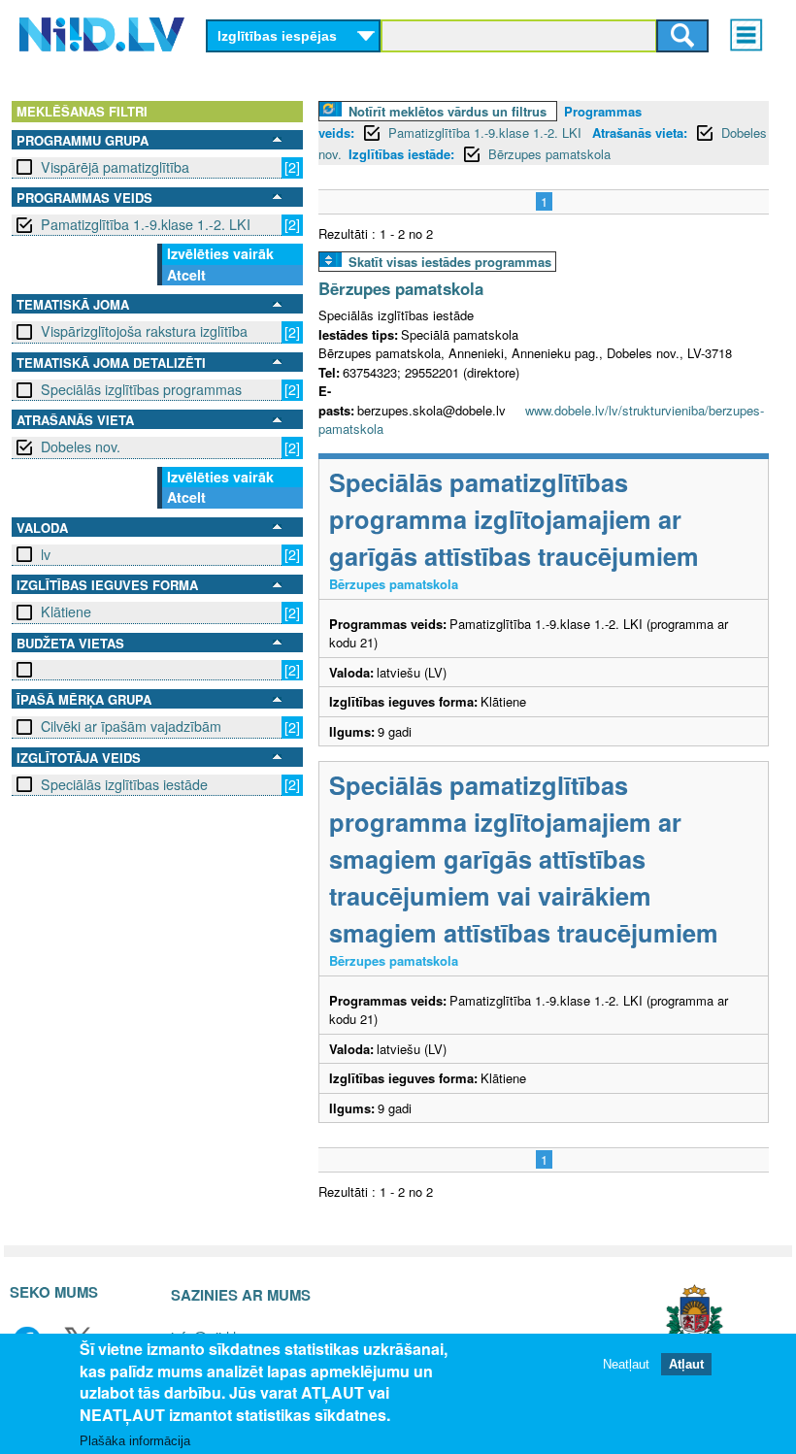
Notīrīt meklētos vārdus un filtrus (447, 111)
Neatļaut (626, 1364)
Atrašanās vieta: (639, 132)
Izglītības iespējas (277, 36)
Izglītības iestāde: (401, 154)
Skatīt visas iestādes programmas (449, 261)
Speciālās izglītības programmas (141, 389)
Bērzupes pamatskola (549, 154)
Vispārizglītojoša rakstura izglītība (144, 331)
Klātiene (66, 611)
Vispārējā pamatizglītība (115, 167)
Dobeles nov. (80, 446)
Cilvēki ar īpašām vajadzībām (131, 726)
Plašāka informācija (135, 1441)
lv (45, 554)
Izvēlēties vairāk (220, 253)
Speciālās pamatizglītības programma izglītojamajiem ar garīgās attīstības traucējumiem (514, 519)
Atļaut (686, 1364)
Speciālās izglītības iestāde (124, 784)
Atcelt (186, 274)
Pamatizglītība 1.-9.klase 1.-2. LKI (145, 224)
